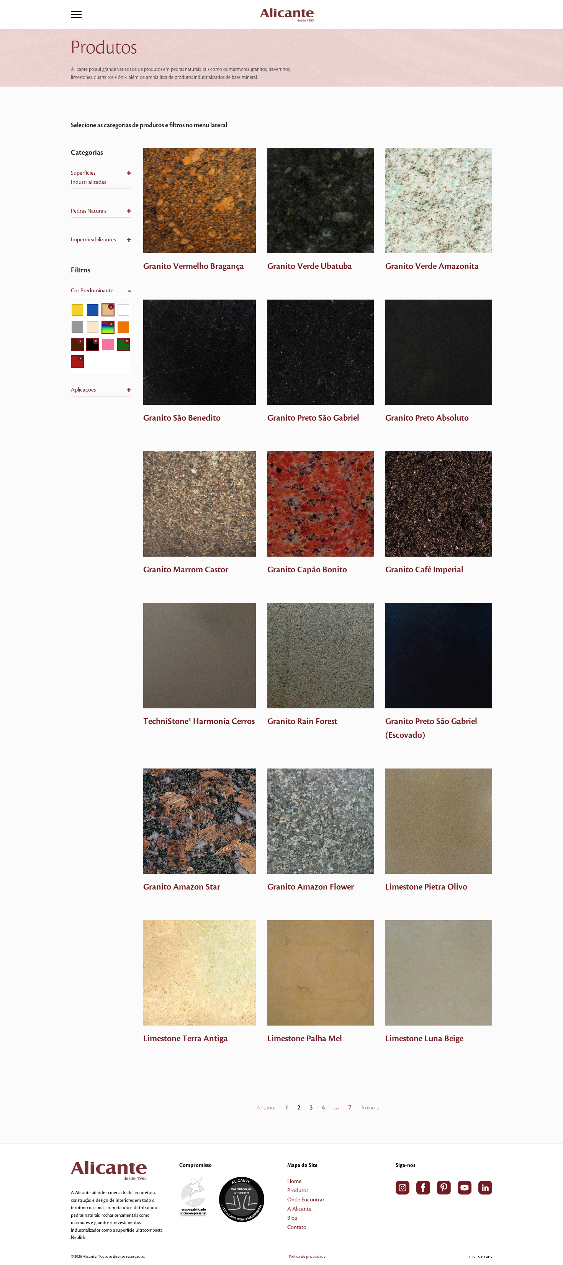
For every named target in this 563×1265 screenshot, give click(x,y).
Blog (292, 1218)
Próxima (369, 1108)
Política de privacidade (307, 1256)
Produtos (297, 1191)
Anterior (266, 1108)
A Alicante (299, 1209)
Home (294, 1181)
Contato (296, 1227)
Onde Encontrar (305, 1200)
